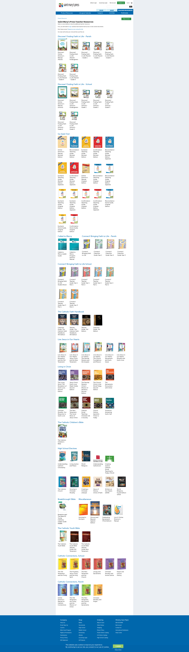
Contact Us (118, 627)
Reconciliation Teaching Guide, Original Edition (97, 179)
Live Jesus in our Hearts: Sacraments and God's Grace (109, 358)
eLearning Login (103, 3)
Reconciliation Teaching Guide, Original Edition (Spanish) (109, 180)
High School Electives (67, 448)
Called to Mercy (65, 236)
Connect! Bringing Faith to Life (86, 253)
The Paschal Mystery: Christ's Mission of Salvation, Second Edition (85, 388)
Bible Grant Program (65, 630)
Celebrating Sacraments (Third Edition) (106, 519)
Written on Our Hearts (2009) (108, 491)
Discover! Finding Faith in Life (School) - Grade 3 (109, 103)
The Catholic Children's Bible (70, 422)
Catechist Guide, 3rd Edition (96, 329)
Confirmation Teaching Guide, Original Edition (85, 204)
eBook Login (93, 3)
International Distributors (122, 630)
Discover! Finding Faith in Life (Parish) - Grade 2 (97, 55)
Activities (112, 13)
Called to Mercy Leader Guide (62, 254)
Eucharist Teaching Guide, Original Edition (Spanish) (73, 205)
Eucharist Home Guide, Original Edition (62, 228)
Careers (62, 627)
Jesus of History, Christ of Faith (97, 491)
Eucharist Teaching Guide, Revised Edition (84, 153)
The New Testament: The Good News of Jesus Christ (74, 414)
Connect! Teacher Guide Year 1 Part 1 (74, 282)
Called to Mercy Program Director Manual (73, 255)
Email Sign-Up (64, 625)
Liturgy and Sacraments (97, 572)
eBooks (81, 635)
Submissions (63, 635)
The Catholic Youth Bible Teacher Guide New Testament (85, 547)
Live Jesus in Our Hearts (68, 339)
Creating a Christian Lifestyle (84, 491)
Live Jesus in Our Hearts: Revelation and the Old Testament (62, 358)
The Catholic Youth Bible (69, 528)
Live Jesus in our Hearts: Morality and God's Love (121, 357)
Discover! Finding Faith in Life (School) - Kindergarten (74, 103)
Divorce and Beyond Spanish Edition (94, 520)
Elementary (82, 632)
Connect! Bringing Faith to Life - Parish (99, 236)
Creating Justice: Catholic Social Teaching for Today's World (109, 468)
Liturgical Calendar (85, 13)
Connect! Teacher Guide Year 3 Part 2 (74, 304)
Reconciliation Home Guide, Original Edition (109, 203)
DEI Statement (64, 640)
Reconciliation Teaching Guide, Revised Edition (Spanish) (109, 154)
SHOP (112, 10)
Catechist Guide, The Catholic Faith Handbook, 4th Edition (62, 331)
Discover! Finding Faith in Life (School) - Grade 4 (62, 125)
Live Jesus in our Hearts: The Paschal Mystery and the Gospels (85, 358)
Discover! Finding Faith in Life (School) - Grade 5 (74, 125)
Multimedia (124, 13)
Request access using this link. (75, 29)
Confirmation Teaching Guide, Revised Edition (97, 153)
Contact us (121, 3)
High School (82, 627)
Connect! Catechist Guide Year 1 (98, 253)
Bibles (80, 622)
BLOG (101, 10)
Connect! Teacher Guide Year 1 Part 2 (85, 282)
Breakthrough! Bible (67, 499)
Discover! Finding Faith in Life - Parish (74, 36)
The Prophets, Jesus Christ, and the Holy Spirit (74, 574)
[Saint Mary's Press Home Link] (69, 8)
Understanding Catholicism (97, 465)
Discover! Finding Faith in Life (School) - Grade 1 (85, 103)
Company (63, 620)
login (70, 26)
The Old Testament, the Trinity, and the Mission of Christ (73, 602)
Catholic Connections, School (71, 556)
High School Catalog (102, 637)
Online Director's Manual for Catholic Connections (62, 601)
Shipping (99, 627)
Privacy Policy (64, 637)
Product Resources (67, 13)
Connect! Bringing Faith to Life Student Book (62, 282)
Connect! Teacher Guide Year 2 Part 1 (97, 282)
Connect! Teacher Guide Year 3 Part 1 (62, 304)
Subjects (100, 13)
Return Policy (100, 630)
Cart (128, 3)
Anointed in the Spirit (82, 518)
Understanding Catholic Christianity (62, 465)
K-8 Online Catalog (102, 635)
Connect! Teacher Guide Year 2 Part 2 (109, 282)
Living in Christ (64, 367)
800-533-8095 (119, 622)
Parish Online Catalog (103, 632)
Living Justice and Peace (74, 465)
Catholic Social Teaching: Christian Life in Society (85, 414)
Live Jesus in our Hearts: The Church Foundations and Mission (97, 358)
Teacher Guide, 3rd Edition (84, 329)
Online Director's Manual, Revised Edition (61, 153)
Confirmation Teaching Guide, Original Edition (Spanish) (97, 205)
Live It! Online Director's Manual (118, 519)
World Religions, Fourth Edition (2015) (121, 491)
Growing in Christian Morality (73, 491)
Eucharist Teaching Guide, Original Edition (61, 204)
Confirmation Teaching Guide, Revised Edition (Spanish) (74, 180)
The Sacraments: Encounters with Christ (109, 385)
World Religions (84, 465)
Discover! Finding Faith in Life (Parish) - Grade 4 (62, 76)
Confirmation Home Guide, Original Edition (74, 228)
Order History (100, 625)
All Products (82, 640)
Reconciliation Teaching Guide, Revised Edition (74, 153)
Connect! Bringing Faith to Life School (75, 264)
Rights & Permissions (66, 632)
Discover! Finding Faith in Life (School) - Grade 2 (97, 103)
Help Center (126, 19)
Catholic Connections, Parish (71, 582)
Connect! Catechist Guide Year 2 (110, 253)
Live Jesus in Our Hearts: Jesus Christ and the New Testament (74, 358)
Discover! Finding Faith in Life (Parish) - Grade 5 (74, 76)
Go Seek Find (63, 134)
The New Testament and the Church (84, 574)
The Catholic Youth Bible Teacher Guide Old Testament (74, 547)
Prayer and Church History (120, 573)
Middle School (82, 630)
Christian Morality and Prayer (97, 599)
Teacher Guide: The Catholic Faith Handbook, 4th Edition (74, 331)
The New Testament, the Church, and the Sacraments (85, 601)
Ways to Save (100, 622)
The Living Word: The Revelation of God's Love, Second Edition (62, 387)
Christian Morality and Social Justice (109, 573)
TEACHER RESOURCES (125, 10)
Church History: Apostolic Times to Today (96, 414)
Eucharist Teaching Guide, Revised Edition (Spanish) (61, 180)
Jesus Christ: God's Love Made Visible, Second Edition (74, 386)
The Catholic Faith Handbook (71, 312)
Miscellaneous (85, 499)
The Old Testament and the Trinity (62, 573)
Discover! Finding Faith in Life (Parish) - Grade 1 (86, 55)
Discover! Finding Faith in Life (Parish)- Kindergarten (74, 56)
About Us (62, 622)
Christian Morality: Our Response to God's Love (62, 413)
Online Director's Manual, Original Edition (84, 179)
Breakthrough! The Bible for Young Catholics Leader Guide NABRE (62, 519)
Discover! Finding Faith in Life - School (75, 84)
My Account (113, 3)
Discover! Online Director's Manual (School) (61, 103)
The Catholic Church (62, 490)
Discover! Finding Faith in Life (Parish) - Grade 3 (109, 55)
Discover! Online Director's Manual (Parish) (61, 56)
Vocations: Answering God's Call (108, 412)
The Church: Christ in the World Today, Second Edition (97, 386)
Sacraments (82, 625)
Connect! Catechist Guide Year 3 (121, 253)
